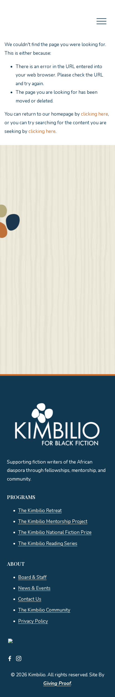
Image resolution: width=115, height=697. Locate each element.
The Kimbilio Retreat (40, 510)
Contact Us (29, 599)
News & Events (34, 588)
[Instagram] (18, 658)
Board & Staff (32, 577)
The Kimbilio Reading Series (47, 543)
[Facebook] (10, 658)
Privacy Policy (33, 621)
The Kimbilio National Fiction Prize (55, 532)
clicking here (94, 114)
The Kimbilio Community (44, 610)
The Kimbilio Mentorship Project (52, 521)
